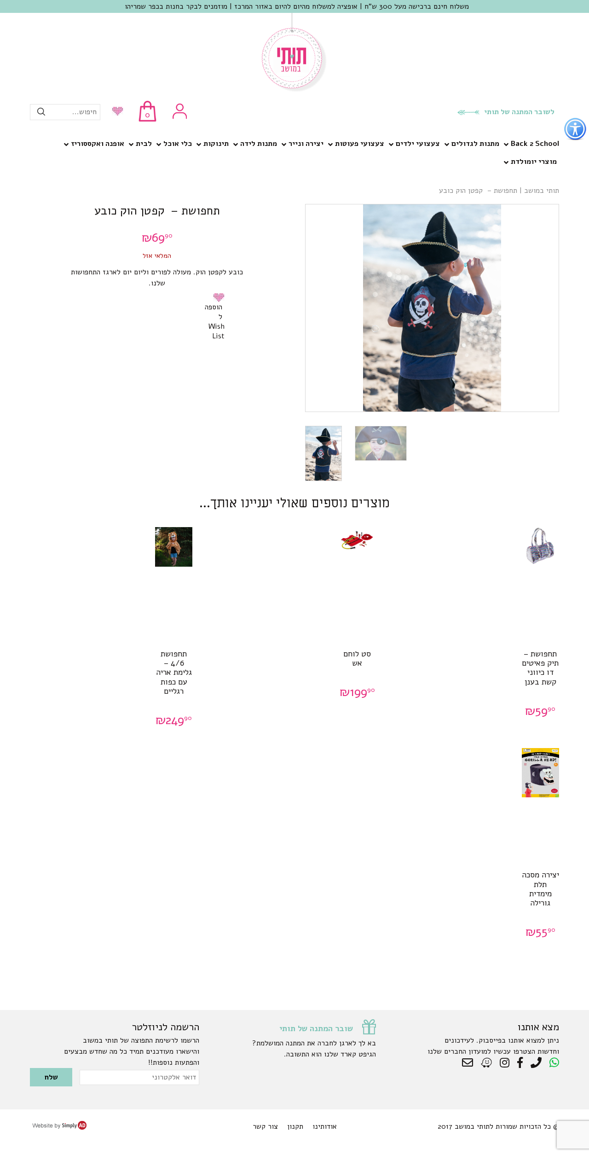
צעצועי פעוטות (359, 144)
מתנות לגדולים (475, 144)
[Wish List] (115, 112)
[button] (220, 297)
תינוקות (216, 144)
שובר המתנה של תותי (316, 1028)
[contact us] (470, 1063)
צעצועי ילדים (418, 144)
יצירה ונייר (306, 144)
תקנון (295, 1126)
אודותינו (324, 1126)
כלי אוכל (177, 144)
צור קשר (265, 1126)
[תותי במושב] (294, 90)
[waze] (487, 1063)
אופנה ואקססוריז (97, 144)
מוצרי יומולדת (534, 162)
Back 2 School (535, 144)
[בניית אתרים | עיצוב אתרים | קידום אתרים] (59, 1127)
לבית (144, 144)
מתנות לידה (258, 144)
